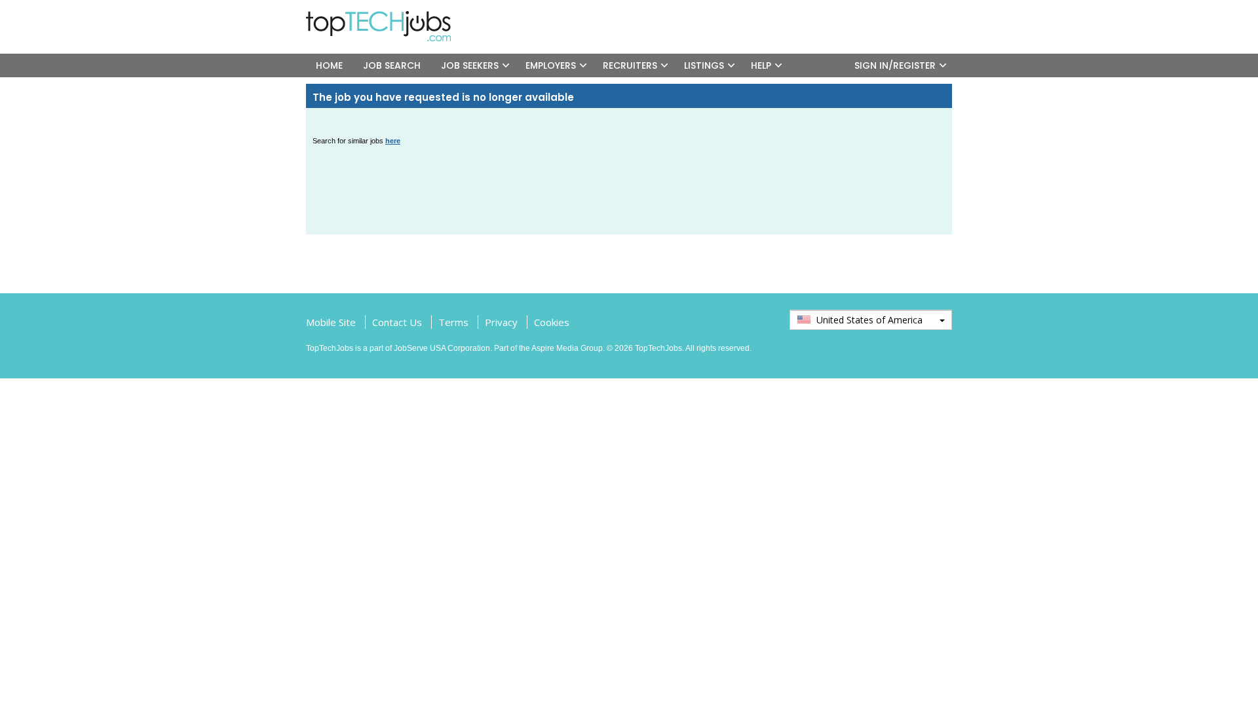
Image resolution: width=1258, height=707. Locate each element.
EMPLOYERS (550, 65)
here (392, 141)
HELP (761, 65)
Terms (453, 322)
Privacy (501, 322)
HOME (329, 65)
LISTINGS (704, 65)
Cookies (551, 322)
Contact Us (397, 322)
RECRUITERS (630, 65)
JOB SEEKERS (470, 65)
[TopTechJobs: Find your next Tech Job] (383, 17)
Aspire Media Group (567, 348)
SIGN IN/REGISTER (895, 65)
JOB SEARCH (392, 65)
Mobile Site (331, 322)
